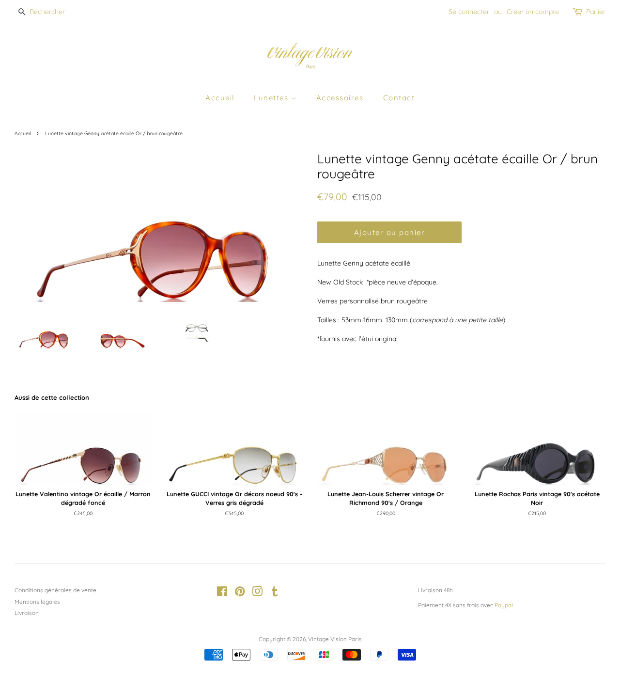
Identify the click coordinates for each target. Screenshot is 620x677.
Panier (595, 11)
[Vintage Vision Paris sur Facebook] (222, 593)
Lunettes (272, 97)
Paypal (504, 605)
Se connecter (469, 11)
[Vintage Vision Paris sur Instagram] (257, 593)
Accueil (219, 97)
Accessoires (340, 97)
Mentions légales (37, 601)
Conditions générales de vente (55, 590)
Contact (399, 97)
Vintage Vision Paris (335, 639)
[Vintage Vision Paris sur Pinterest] (239, 593)
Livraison (27, 612)
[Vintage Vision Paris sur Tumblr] (274, 593)
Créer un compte (533, 11)
